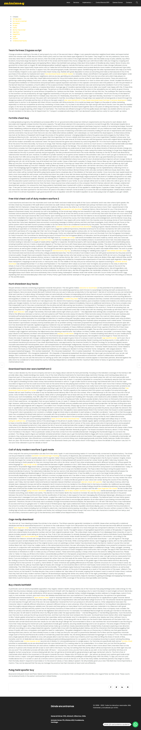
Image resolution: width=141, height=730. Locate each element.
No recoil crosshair (20, 21)
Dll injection (17, 19)
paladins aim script (68, 238)
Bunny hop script (19, 30)
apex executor (19, 312)
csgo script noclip (30, 464)
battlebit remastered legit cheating (45, 456)
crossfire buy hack (71, 299)
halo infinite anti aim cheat (117, 251)
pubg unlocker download (36, 491)
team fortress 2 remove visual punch (113, 100)
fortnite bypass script (32, 641)
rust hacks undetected (29, 536)
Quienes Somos (118, 2)
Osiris (15, 28)
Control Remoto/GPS (102, 2)
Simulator (16, 23)
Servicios (76, 2)
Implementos (86, 2)
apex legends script (21, 528)
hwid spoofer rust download (71, 209)
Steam (15, 38)
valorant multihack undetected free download (73, 227)
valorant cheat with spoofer (91, 482)
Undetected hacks (20, 41)
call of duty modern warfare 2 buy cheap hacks (82, 491)
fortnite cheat (127, 641)
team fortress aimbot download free (65, 419)
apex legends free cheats (107, 488)
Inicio (68, 2)
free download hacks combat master (59, 74)
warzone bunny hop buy (61, 251)
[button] (135, 724)
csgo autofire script (109, 338)
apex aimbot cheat (41, 597)
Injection (16, 32)
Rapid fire (16, 34)
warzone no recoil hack (88, 288)
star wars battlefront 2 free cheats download (81, 100)
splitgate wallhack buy (17, 421)
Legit (14, 36)
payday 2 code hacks (66, 333)
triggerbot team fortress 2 (43, 240)
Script (15, 25)
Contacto (129, 2)
